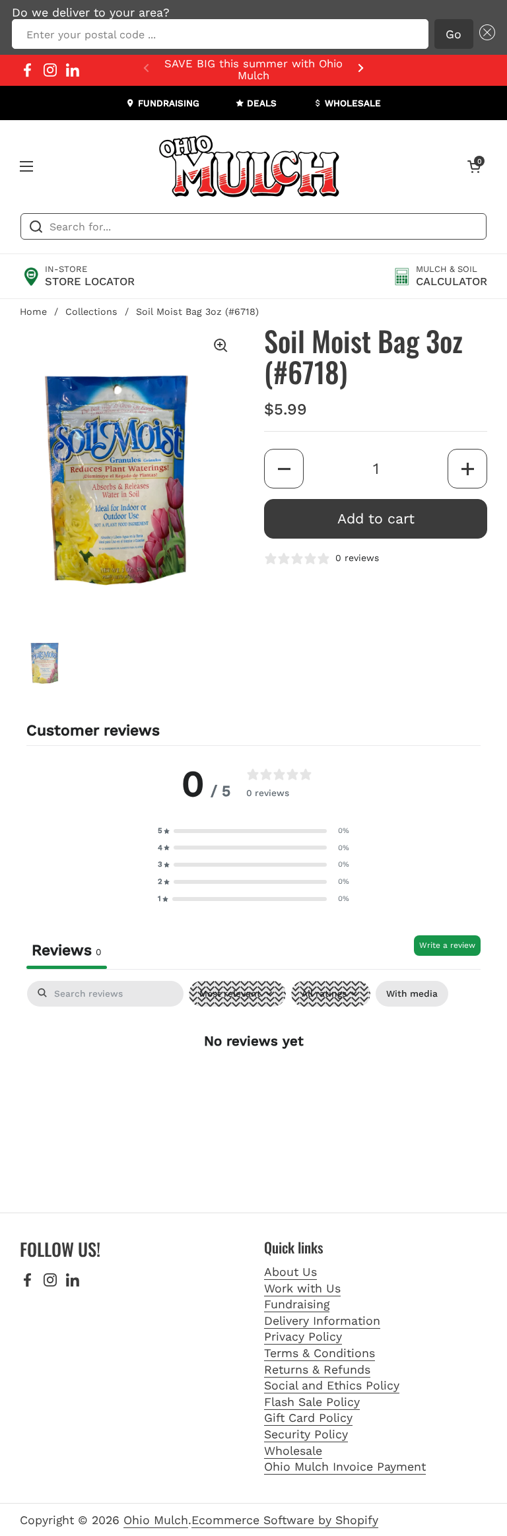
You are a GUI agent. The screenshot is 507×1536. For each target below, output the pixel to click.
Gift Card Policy (308, 1417)
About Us (290, 1272)
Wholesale (293, 1450)
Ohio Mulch (155, 1520)
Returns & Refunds (317, 1369)
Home (33, 311)
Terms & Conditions (319, 1353)
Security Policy (306, 1434)
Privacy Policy (303, 1336)
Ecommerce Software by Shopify (284, 1520)
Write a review (447, 945)
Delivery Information (322, 1320)
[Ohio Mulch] (250, 166)
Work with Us (302, 1288)
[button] (484, 34)
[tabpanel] (253, 1083)
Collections (91, 311)
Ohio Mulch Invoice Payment (345, 1466)
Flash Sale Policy (312, 1402)
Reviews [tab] (67, 950)
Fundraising (296, 1304)
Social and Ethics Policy (331, 1385)
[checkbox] (412, 994)
